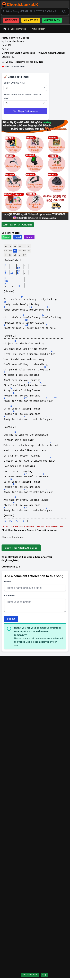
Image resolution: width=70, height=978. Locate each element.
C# (5, 250)
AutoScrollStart (30, 974)
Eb (24, 250)
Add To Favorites (15, 66)
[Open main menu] (66, 4)
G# (24, 255)
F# (10, 255)
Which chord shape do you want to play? (22, 96)
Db (10, 250)
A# (15, 246)
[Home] (4, 29)
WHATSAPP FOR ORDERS (17, 224)
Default (29, 237)
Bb (20, 246)
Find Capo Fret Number (25, 111)
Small (18, 237)
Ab (6, 246)
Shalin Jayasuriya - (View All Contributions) (40, 52)
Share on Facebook (12, 537)
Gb (15, 255)
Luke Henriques (18, 29)
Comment (9, 595)
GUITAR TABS (52, 20)
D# (20, 250)
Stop (44, 974)
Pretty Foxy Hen (38, 29)
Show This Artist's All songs (21, 548)
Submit (11, 618)
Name (7, 581)
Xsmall (6, 237)
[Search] (64, 11)
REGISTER (11, 20)
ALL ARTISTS (30, 20)
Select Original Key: (14, 82)
